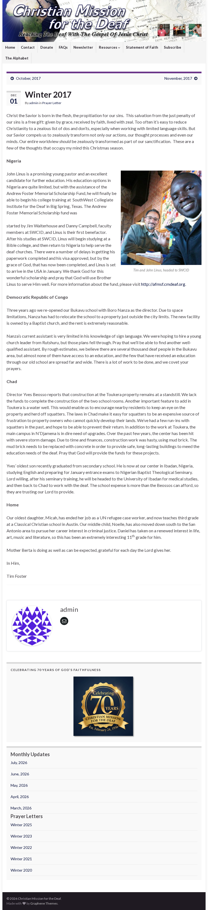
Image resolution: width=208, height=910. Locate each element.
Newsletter (83, 47)
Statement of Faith (142, 47)
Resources (108, 47)
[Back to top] (196, 898)
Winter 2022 (21, 847)
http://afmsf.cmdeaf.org (163, 284)
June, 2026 (20, 774)
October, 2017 (28, 78)
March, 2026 (21, 808)
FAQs (63, 47)
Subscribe (172, 47)
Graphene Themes (44, 903)
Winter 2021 (21, 858)
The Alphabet (16, 58)
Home (10, 47)
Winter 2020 (21, 870)
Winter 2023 (21, 836)
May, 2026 (19, 785)
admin (33, 103)
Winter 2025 (21, 824)
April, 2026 (20, 796)
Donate (46, 47)
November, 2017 (178, 78)
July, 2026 (19, 762)
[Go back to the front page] (104, 21)
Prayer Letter (51, 103)
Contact (28, 47)
